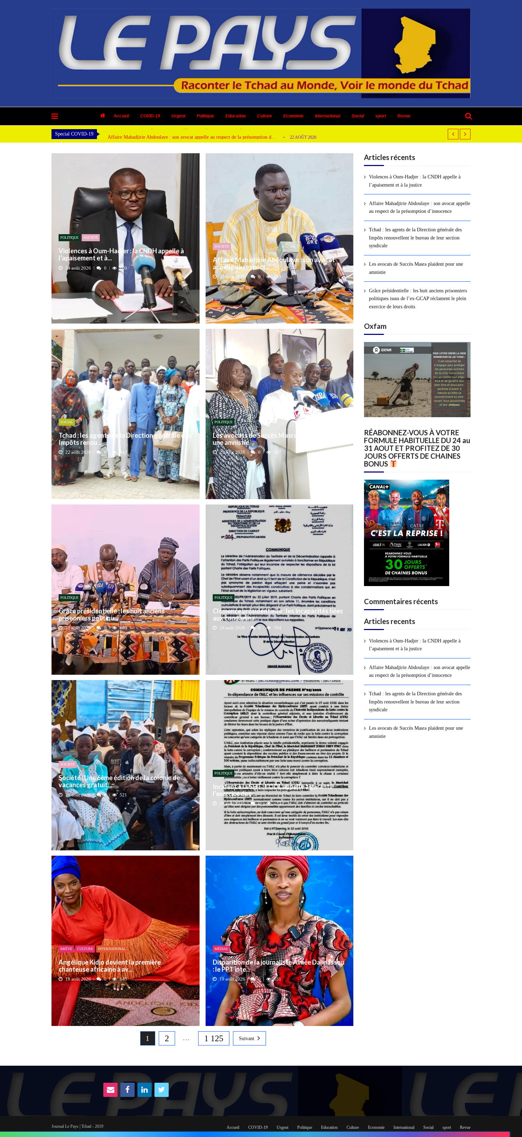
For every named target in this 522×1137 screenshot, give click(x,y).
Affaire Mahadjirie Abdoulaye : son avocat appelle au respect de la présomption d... (192, 137)
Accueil (121, 116)
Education (235, 116)
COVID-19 (150, 116)
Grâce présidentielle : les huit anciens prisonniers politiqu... (112, 615)
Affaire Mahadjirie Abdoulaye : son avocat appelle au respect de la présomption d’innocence (419, 207)
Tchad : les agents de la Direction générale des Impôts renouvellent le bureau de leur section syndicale (415, 237)
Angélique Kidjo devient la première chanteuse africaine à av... (110, 966)
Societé (90, 237)
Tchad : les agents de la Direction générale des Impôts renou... (125, 439)
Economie (293, 116)
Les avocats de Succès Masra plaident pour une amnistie (275, 439)
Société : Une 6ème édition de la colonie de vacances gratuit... (119, 781)
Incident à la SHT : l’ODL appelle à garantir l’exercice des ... (273, 790)
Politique (205, 116)
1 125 (213, 1038)
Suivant (246, 1038)
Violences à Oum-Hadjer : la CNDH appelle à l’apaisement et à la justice (415, 180)
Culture (264, 116)
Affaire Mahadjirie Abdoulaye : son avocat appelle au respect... (274, 263)
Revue (403, 116)
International (327, 116)
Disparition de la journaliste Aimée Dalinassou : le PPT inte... (278, 966)
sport (380, 116)
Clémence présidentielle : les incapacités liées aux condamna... (278, 615)
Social (358, 116)
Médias (221, 949)
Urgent (178, 116)
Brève (66, 949)
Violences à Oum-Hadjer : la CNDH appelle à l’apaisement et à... (121, 255)
